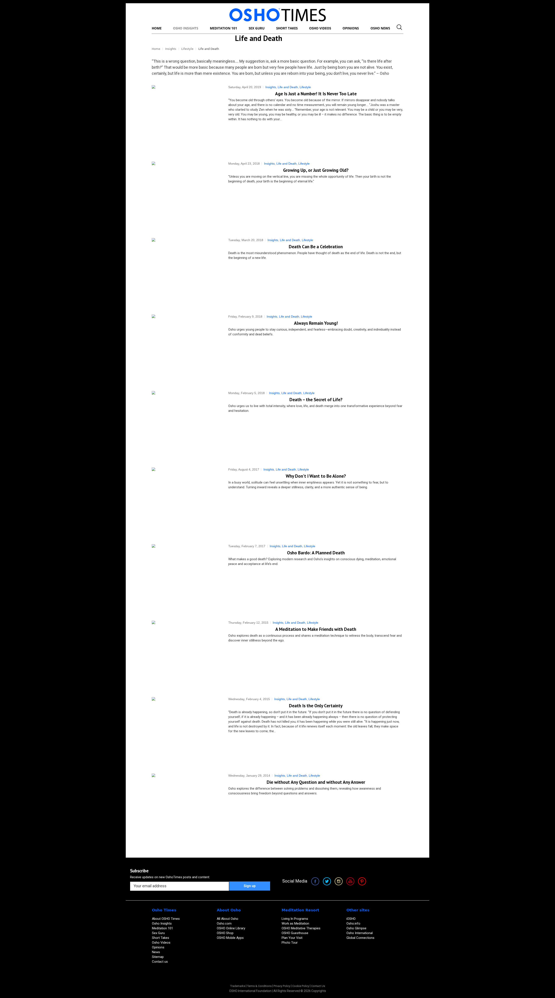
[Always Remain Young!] (186, 348)
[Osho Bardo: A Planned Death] (186, 578)
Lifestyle (187, 48)
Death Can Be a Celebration (316, 247)
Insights (170, 48)
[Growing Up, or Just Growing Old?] (186, 195)
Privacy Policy (282, 986)
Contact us (160, 962)
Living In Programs (295, 919)
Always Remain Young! (316, 323)
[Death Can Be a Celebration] (186, 272)
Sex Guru (158, 933)
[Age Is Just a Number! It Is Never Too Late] (186, 119)
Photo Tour (290, 942)
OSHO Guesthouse (295, 933)
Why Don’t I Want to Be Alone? (316, 476)
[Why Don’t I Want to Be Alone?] (186, 501)
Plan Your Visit (292, 938)
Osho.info (353, 923)
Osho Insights (162, 923)
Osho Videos (161, 942)
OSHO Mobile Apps (230, 938)
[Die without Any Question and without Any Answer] (186, 807)
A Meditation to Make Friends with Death (315, 629)
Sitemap (158, 957)
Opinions (158, 947)
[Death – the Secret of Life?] (186, 425)
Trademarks (237, 986)
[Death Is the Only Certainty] (186, 731)
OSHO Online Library (231, 928)
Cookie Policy (300, 986)
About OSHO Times (166, 919)
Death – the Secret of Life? (315, 399)
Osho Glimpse (356, 928)
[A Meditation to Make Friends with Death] (186, 654)
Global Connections (360, 938)
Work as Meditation (295, 923)
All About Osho (227, 919)
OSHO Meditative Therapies (301, 928)
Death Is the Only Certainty (316, 706)
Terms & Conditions (259, 986)
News (156, 952)
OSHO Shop (225, 933)
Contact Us (318, 986)
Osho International (359, 933)
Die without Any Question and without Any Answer (316, 782)
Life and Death (288, 87)
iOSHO (351, 919)
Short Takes (161, 938)
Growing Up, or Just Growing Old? (315, 170)
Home (156, 48)
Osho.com (224, 923)
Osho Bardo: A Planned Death (316, 553)
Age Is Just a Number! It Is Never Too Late (316, 94)
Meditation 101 (162, 928)
